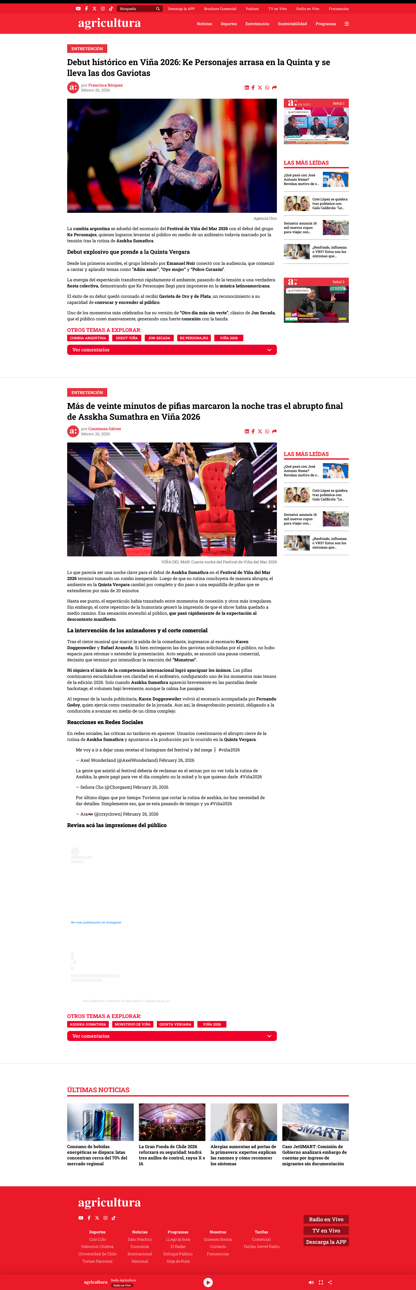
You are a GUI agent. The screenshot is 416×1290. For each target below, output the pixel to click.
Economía (140, 1246)
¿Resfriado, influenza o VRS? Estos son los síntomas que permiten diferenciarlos (329, 251)
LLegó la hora (178, 1239)
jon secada (159, 338)
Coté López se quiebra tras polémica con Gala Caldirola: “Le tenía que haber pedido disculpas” (330, 203)
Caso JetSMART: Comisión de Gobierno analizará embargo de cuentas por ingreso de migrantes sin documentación (314, 1155)
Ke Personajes (194, 338)
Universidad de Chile (97, 1253)
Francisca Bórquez (105, 85)
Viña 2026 (229, 338)
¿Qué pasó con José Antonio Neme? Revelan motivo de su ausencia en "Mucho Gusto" (301, 179)
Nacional (140, 1261)
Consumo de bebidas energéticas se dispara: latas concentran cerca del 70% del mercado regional (97, 1155)
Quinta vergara (175, 1024)
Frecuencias (339, 8)
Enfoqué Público (178, 1253)
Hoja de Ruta (178, 1261)
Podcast (252, 8)
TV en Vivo (277, 8)
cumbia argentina (88, 338)
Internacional (140, 1253)
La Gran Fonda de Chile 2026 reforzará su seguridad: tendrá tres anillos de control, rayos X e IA (172, 1155)
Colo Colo (97, 1239)
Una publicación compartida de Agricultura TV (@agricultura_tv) (126, 1001)
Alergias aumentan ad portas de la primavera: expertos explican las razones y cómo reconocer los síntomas (243, 1155)
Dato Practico (140, 1239)
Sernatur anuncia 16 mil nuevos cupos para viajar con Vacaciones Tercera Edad (300, 227)
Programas (326, 23)
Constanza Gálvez (104, 428)
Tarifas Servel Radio (261, 1246)
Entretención (257, 23)
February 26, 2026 (176, 760)
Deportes (229, 23)
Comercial (261, 1239)
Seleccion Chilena (97, 1246)
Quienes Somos (218, 1239)
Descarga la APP (181, 8)
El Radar (178, 1246)
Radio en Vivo (307, 8)
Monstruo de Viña (133, 1024)
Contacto (218, 1246)
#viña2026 (229, 749)
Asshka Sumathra (88, 1024)
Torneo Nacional (97, 1261)
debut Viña (127, 338)
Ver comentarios (90, 349)
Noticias (204, 23)
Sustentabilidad (292, 23)
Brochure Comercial (220, 8)
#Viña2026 (251, 776)
